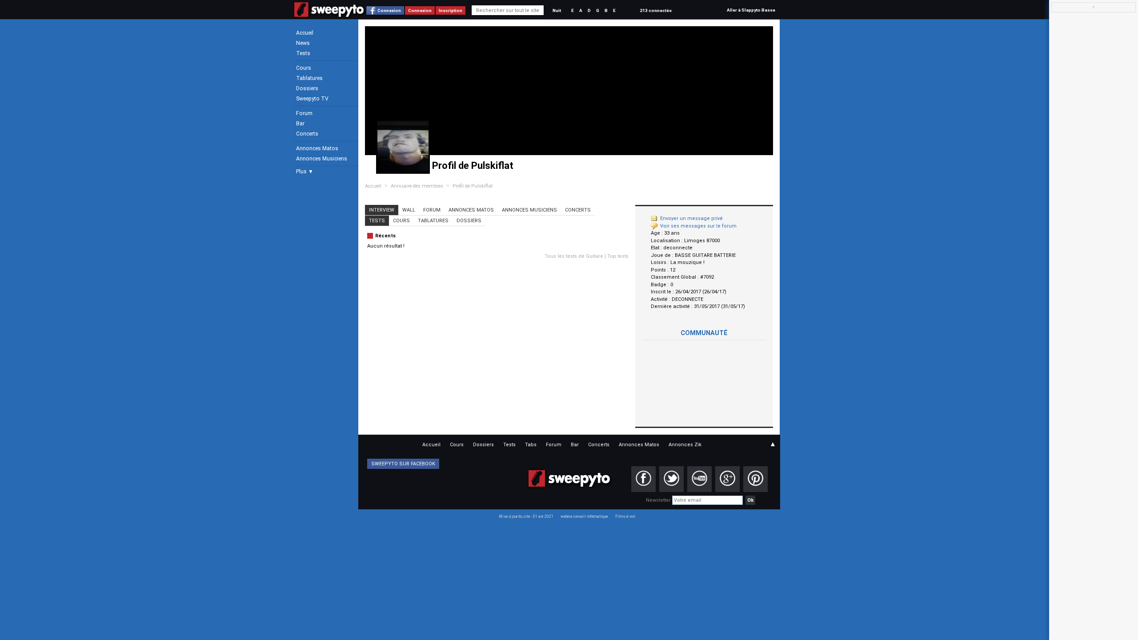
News (303, 43)
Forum (304, 113)
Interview (381, 210)
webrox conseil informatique (584, 516)
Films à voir (625, 516)
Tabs (531, 445)
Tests (303, 53)
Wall (408, 210)
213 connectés (656, 10)
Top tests (618, 256)
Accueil (304, 33)
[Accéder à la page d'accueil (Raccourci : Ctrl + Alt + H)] (329, 14)
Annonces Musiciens (321, 159)
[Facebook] (643, 479)
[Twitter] (671, 479)
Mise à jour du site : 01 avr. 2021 (526, 516)
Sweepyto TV (312, 99)
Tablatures (309, 78)
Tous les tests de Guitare (574, 256)
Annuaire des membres (417, 186)
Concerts (307, 134)
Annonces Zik (685, 445)
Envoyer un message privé (691, 218)
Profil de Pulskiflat (473, 186)
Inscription (450, 10)
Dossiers (307, 88)
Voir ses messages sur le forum (698, 226)
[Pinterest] (755, 479)
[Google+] (727, 479)
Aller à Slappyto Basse (751, 10)
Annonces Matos (317, 148)
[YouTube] (699, 479)
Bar (300, 123)
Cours (303, 68)
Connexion (389, 10)
